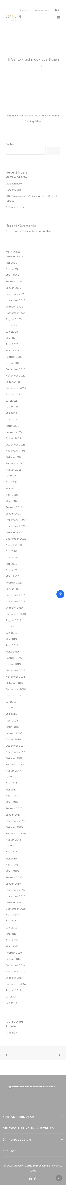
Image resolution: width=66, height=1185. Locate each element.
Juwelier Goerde (51, 66)
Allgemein (36, 66)
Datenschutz (54, 1165)
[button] (56, 10)
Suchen (10, 144)
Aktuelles (28, 66)
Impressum (39, 1165)
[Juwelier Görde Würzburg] (14, 17)
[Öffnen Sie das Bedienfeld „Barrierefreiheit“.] (60, 594)
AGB (33, 1171)
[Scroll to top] (59, 1177)
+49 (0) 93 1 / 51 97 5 (28, 10)
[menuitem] (56, 10)
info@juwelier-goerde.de (42, 10)
